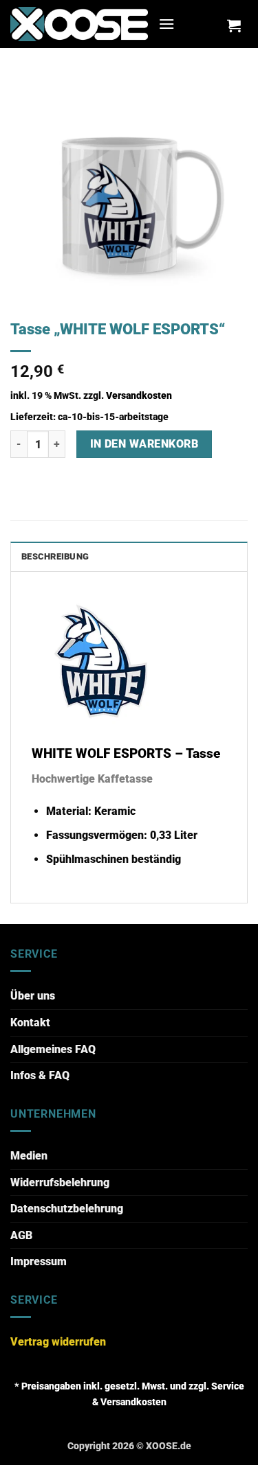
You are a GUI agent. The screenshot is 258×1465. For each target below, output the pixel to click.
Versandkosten (139, 396)
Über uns (32, 995)
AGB (21, 1235)
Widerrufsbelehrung (59, 1182)
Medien (28, 1155)
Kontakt (30, 1022)
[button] (166, 24)
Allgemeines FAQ (53, 1049)
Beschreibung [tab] (55, 556)
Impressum (38, 1261)
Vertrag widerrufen (58, 1341)
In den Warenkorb (144, 444)
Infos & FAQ (39, 1075)
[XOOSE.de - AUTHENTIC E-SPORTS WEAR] (79, 24)
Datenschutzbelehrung (66, 1208)
